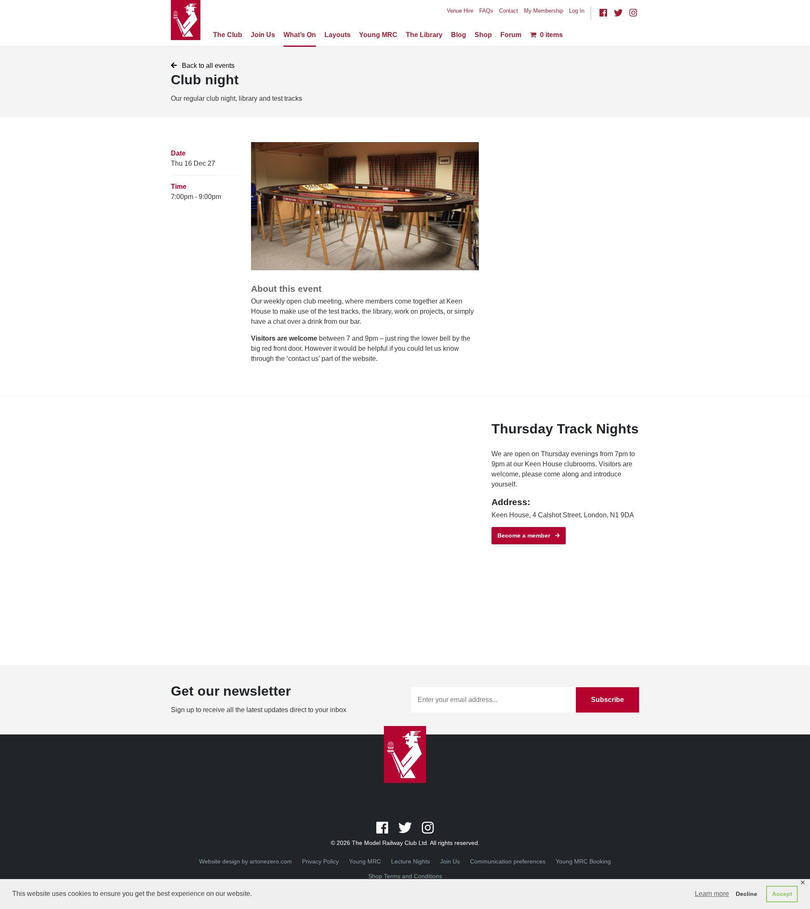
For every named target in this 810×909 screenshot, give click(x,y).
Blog (458, 34)
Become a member (526, 535)
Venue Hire (460, 11)
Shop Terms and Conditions (405, 876)
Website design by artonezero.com (245, 861)
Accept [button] (782, 893)
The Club (227, 34)
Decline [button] (746, 893)
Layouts (337, 34)
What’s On (300, 34)
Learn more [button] (712, 893)
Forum (510, 34)
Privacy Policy (320, 861)
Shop (483, 34)
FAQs (486, 11)
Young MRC (378, 34)
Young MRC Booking (583, 861)
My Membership (543, 11)
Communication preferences (507, 861)
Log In (576, 11)
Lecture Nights (410, 861)
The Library (424, 34)
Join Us (263, 34)
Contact (508, 11)
